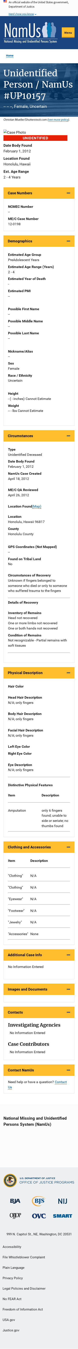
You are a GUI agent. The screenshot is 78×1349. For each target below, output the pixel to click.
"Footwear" (16, 911)
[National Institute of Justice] (62, 1199)
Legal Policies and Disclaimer (24, 1289)
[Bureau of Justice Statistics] (39, 1204)
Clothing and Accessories (29, 847)
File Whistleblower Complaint (24, 1257)
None (34, 934)
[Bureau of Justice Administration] (15, 1199)
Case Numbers (20, 193)
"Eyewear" (15, 899)
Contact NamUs (21, 1070)
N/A (33, 876)
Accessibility (12, 1247)
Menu (68, 33)
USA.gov (9, 1320)
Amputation (17, 810)
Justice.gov (11, 1330)
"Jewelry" (15, 922)
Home (9, 55)
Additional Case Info (25, 955)
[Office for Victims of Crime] (39, 1216)
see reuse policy (58, 120)
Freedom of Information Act (23, 1309)
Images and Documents (27, 989)
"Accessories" (18, 934)
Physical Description (25, 673)
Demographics (20, 241)
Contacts (15, 1012)
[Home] (30, 32)
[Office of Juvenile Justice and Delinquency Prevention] (15, 1217)
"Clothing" (15, 876)
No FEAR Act (12, 1299)
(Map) (36, 506)
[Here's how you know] (39, 8)
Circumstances (20, 436)
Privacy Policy (13, 1278)
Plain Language (13, 1268)
